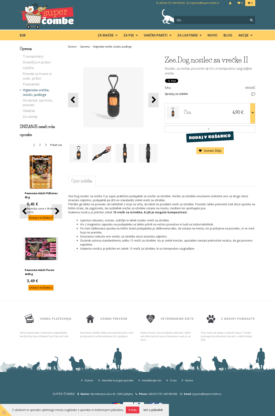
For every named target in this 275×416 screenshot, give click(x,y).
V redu (132, 410)
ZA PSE (128, 35)
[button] (57, 211)
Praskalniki (31, 84)
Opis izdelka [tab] (81, 180)
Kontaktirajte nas (151, 380)
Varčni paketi (155, 35)
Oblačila (29, 111)
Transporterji (33, 56)
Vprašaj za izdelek (176, 94)
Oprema (85, 46)
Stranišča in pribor (37, 62)
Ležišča (28, 68)
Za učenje (30, 116)
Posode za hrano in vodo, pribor (37, 76)
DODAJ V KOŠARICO (210, 136)
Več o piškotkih (153, 410)
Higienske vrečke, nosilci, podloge (36, 92)
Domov (72, 46)
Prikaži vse (56, 145)
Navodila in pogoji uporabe (117, 380)
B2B (23, 35)
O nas (173, 380)
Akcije (243, 35)
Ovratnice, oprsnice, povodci (38, 102)
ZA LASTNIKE (187, 35)
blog (227, 35)
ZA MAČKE (106, 35)
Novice (189, 380)
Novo (212, 35)
